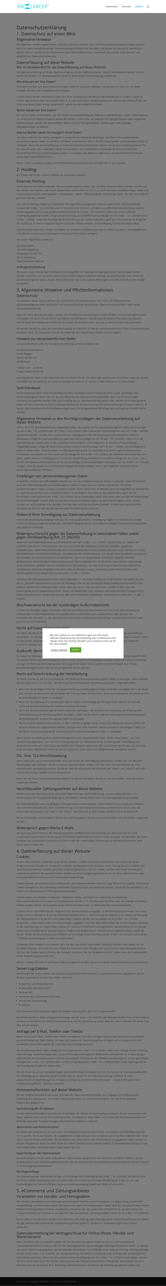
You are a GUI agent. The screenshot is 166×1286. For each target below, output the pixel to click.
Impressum (112, 6)
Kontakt (126, 6)
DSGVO (139, 6)
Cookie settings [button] (59, 649)
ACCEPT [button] (75, 649)
